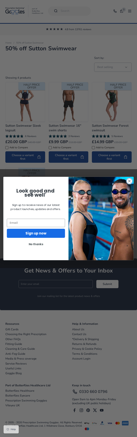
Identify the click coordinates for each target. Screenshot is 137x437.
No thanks (36, 244)
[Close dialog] (129, 181)
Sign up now (36, 233)
